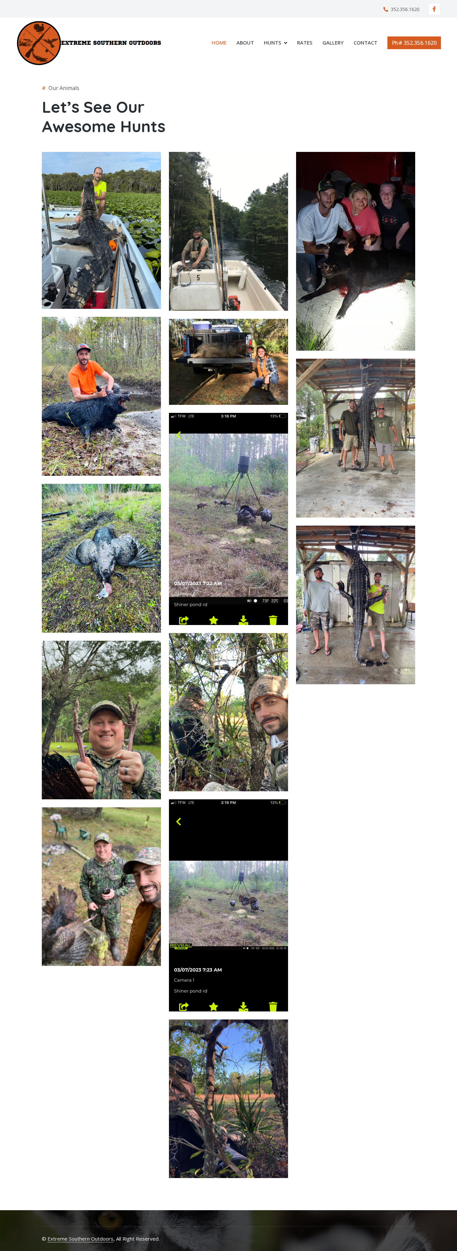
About (245, 42)
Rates (304, 42)
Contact (365, 42)
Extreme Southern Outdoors (80, 1238)
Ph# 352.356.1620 (414, 43)
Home (219, 42)
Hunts (272, 42)
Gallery (333, 42)
